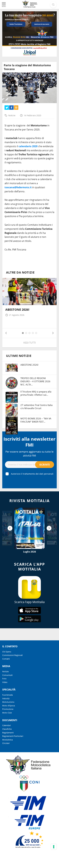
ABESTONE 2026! (17, 309)
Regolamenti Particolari (12, 736)
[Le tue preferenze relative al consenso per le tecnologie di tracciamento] (54, 847)
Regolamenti (8, 732)
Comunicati (7, 675)
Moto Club (7, 712)
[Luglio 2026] (29, 528)
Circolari (6, 743)
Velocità (5, 698)
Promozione (7, 709)
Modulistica (7, 739)
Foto (4, 678)
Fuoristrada (7, 694)
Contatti (6, 658)
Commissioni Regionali (12, 655)
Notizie (11, 115)
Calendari (6, 725)
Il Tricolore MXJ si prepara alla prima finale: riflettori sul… (35, 393)
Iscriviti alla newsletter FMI (29, 442)
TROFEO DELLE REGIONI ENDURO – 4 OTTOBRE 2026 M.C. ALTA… (35, 381)
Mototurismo (8, 702)
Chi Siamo (6, 651)
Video (4, 682)
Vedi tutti (29, 342)
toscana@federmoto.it (18, 187)
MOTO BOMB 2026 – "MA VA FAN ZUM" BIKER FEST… (35, 420)
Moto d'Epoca (8, 705)
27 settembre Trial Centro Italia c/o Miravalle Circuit (36, 407)
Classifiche (7, 729)
